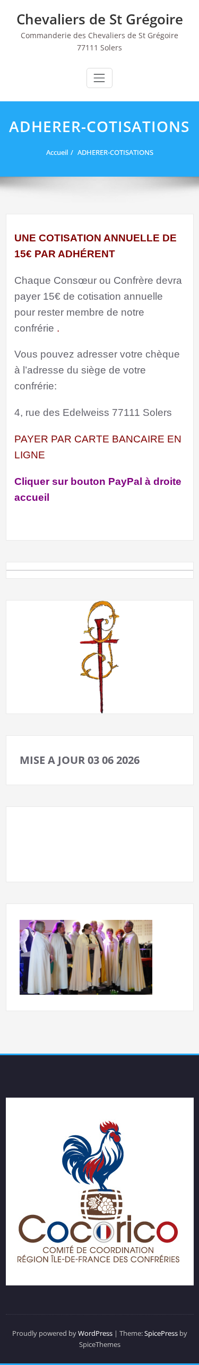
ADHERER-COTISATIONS (115, 152)
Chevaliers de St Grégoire (99, 19)
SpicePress (161, 1333)
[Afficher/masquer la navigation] (99, 78)
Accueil (57, 152)
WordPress (95, 1333)
